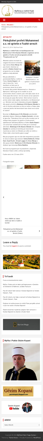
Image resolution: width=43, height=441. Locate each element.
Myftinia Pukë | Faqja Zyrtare (26, 435)
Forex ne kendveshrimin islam (12, 280)
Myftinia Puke (18, 47)
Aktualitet (7, 37)
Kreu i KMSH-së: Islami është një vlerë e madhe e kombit (13, 221)
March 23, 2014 (8, 47)
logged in (15, 246)
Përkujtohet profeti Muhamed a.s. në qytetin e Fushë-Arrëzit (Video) (12, 231)
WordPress (37, 438)
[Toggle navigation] (4, 20)
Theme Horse (13, 438)
